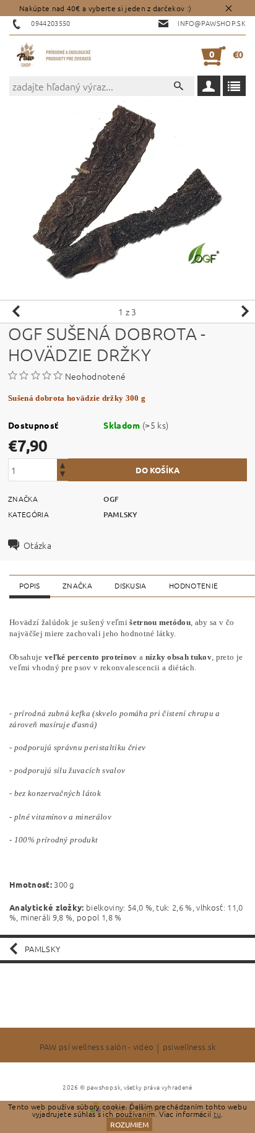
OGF (111, 499)
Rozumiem (129, 1124)
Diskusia (131, 585)
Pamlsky (120, 514)
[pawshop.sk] (54, 56)
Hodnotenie (193, 585)
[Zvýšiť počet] (62, 464)
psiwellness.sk (189, 1047)
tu (218, 1114)
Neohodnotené (95, 376)
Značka (77, 585)
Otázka (37, 545)
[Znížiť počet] (62, 475)
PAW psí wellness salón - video (97, 1047)
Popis (29, 585)
